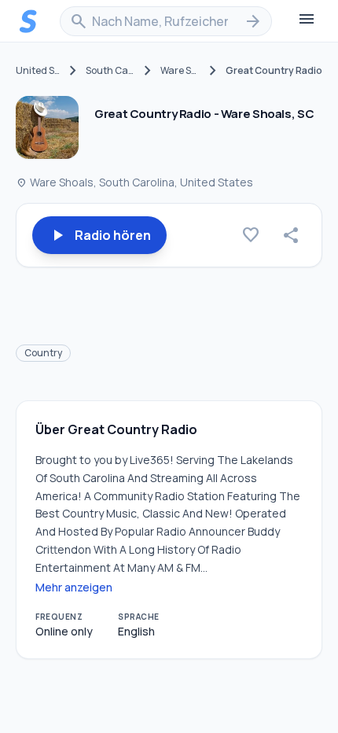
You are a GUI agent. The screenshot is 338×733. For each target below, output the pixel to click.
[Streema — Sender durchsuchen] (28, 21)
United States (38, 70)
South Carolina (110, 70)
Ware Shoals (180, 70)
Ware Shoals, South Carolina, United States (134, 182)
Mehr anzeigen (73, 587)
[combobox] (166, 21)
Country (43, 352)
